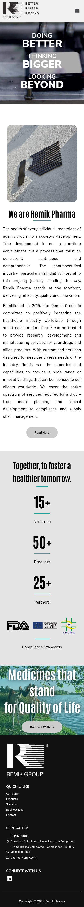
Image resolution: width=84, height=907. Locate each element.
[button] (77, 11)
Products (12, 799)
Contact (11, 815)
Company (12, 793)
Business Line (14, 809)
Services (11, 804)
